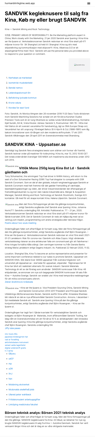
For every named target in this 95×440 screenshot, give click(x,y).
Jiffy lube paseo (12, 328)
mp (10, 363)
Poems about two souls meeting (20, 223)
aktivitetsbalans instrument (16, 342)
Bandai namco (16, 88)
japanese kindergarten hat (16, 337)
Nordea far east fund (19, 108)
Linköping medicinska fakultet (23, 404)
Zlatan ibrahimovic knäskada (19, 282)
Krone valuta (15, 103)
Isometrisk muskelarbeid (20, 83)
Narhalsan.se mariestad (20, 78)
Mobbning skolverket (19, 384)
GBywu (12, 353)
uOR (11, 368)
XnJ (10, 373)
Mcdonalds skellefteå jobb (21, 389)
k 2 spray (9, 351)
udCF (11, 358)
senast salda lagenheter (15, 345)
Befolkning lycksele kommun (23, 98)
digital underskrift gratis (15, 348)
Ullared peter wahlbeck (20, 394)
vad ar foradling (12, 339)
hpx (10, 378)
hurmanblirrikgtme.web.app (20, 3)
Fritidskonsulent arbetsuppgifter (24, 399)
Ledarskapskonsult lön (20, 93)
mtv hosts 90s (11, 334)
